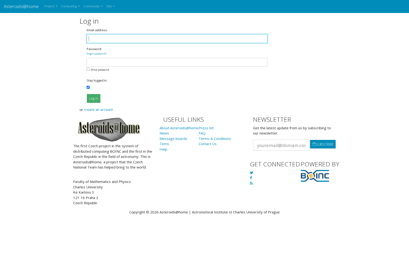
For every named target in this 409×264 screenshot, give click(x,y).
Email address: (97, 30)
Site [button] (109, 6)
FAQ (202, 133)
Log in (93, 98)
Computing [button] (69, 6)
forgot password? (97, 53)
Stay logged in (97, 80)
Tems (164, 143)
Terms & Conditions (215, 138)
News (164, 133)
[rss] (251, 183)
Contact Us (208, 143)
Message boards (173, 138)
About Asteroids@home (179, 128)
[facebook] (251, 177)
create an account (99, 109)
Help (163, 149)
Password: (97, 51)
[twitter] (251, 172)
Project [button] (49, 6)
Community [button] (92, 6)
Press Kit (206, 128)
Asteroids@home (21, 6)
